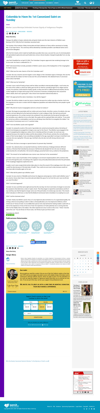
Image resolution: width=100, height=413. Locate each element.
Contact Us (92, 406)
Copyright (85, 406)
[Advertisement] (38, 347)
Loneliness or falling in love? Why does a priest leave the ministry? (85, 174)
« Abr (74, 275)
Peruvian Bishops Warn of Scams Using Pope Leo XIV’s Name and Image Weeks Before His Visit (82, 116)
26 (91, 269)
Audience (58, 406)
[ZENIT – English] (12, 3)
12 (91, 263)
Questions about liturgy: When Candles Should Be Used (85, 191)
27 (74, 272)
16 (83, 266)
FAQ (54, 406)
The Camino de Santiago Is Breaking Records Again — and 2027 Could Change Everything (85, 165)
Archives (29, 31)
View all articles (10, 263)
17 (85, 266)
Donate (56, 3)
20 (74, 269)
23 (83, 269)
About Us (49, 406)
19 (91, 266)
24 (85, 269)
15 (80, 266)
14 (77, 266)
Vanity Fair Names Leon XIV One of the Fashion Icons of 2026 (77, 306)
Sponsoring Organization (68, 406)
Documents (49, 3)
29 (80, 272)
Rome (31, 3)
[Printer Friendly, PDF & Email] (10, 215)
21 (77, 269)
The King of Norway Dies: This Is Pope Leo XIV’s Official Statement (36, 8)
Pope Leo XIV (25, 3)
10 (85, 263)
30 (83, 272)
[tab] (78, 373)
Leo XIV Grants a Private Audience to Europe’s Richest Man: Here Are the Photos (85, 182)
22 (80, 269)
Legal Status (79, 406)
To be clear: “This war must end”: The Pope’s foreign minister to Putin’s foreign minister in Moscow (82, 138)
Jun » (78, 275)
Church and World (39, 3)
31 (85, 272)
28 (77, 272)
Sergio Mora (21, 31)
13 (74, 266)
